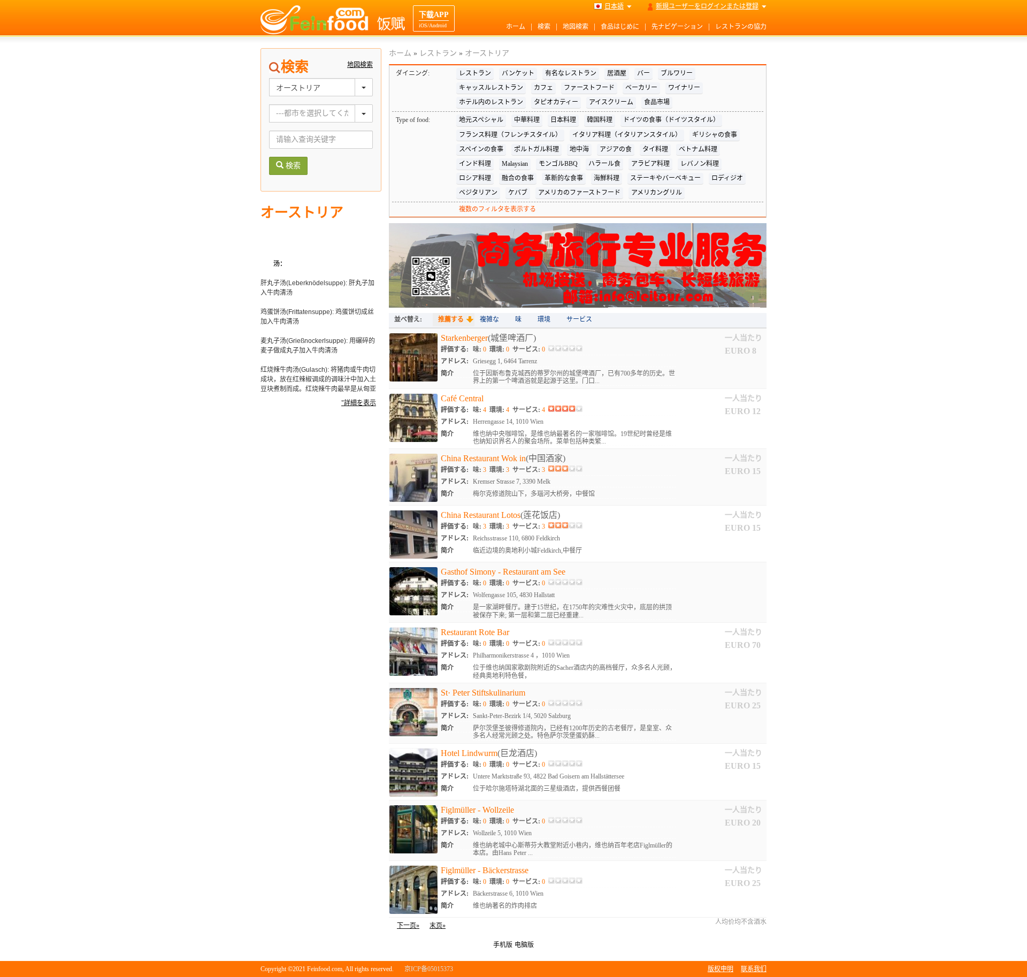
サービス (579, 319)
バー (643, 73)
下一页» (408, 925)
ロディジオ (727, 178)
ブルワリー (677, 73)
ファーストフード (589, 87)
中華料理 (527, 120)
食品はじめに (620, 26)
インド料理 (475, 163)
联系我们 (754, 969)
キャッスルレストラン (491, 87)
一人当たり (743, 338)
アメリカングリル (656, 192)
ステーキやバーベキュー (665, 178)
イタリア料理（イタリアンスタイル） (626, 135)
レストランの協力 (741, 26)
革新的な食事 (564, 178)
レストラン (438, 53)
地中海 (579, 149)
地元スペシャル (481, 120)
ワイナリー (684, 87)
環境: (499, 349)
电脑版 (524, 945)
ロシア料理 (475, 178)
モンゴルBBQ (558, 163)
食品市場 (657, 102)
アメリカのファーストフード (579, 192)
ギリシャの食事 (714, 135)
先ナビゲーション (677, 26)
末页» (438, 925)
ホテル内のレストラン (491, 102)
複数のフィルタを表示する (497, 209)
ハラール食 (604, 163)
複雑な (489, 319)
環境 (544, 319)
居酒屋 (616, 73)
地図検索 (575, 26)
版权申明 (720, 969)
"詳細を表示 (358, 403)
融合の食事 (518, 178)
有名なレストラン (570, 73)
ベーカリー (641, 87)
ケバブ (517, 192)
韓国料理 (599, 120)
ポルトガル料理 (536, 149)
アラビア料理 (650, 163)
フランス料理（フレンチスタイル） (510, 135)
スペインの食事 (481, 149)
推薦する (451, 319)
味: (479, 349)
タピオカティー (556, 102)
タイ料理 (655, 149)
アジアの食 (616, 149)
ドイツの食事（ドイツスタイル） (671, 120)
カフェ (543, 87)
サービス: (528, 349)
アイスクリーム (611, 102)
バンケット (518, 73)
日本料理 (563, 120)
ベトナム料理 (698, 149)
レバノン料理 (699, 163)
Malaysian (515, 163)
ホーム (515, 26)
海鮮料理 (606, 178)
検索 (544, 26)
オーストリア (487, 53)
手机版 (502, 945)
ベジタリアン (478, 192)
